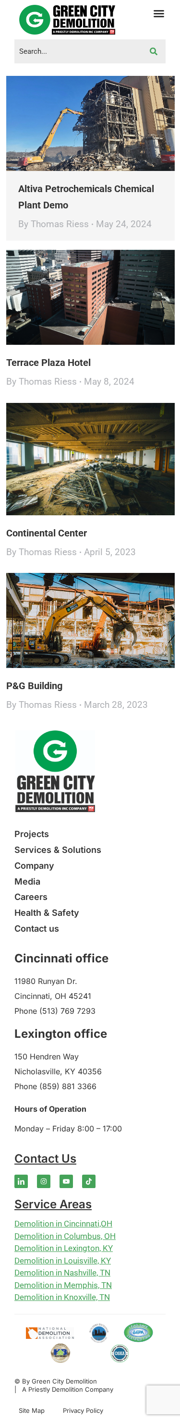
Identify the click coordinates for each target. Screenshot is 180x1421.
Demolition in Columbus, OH (65, 1236)
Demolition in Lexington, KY (63, 1248)
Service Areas (53, 1204)
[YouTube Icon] (66, 1181)
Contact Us (45, 1159)
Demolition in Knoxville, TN (62, 1297)
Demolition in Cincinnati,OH (63, 1223)
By (53, 224)
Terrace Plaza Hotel (48, 362)
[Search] (153, 51)
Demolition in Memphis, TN (63, 1285)
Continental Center (46, 533)
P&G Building (34, 686)
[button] (159, 13)
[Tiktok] (89, 1181)
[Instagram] (43, 1181)
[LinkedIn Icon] (21, 1181)
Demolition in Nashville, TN (62, 1272)
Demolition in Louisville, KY (62, 1260)
